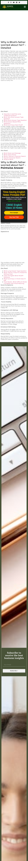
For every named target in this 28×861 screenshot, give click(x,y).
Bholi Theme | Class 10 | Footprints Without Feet (15, 273)
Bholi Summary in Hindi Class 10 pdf (15, 279)
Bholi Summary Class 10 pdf (13, 125)
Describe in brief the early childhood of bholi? (12, 114)
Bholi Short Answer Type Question (15, 120)
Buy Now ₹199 (14, 217)
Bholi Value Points (10, 155)
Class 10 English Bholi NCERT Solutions (13, 276)
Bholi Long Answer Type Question (15, 271)
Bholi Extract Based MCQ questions (12, 122)
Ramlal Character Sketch (12, 158)
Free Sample (14, 212)
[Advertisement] (14, 25)
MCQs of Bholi (8, 159)
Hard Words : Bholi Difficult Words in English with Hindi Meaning (15, 282)
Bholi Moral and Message (12, 153)
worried (5, 44)
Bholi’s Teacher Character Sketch (15, 156)
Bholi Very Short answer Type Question (13, 118)
